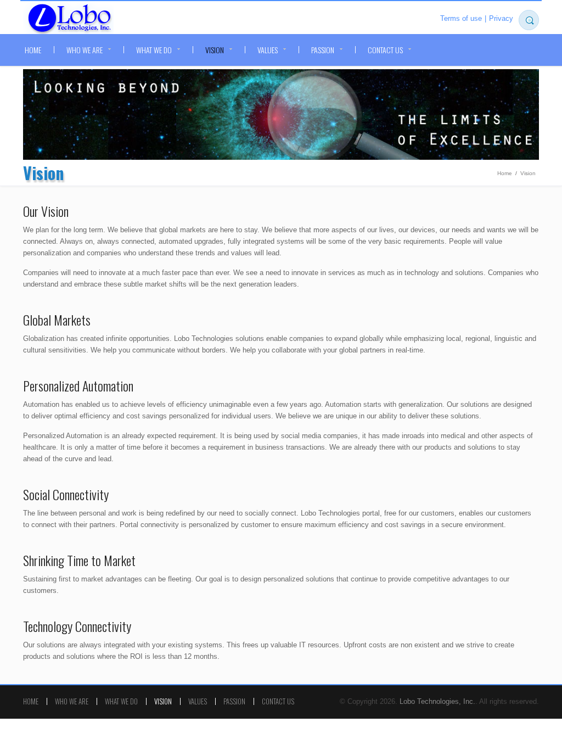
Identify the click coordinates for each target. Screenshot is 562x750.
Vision (214, 49)
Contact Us (385, 49)
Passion (322, 49)
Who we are (84, 49)
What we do (154, 49)
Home (33, 49)
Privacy (501, 18)
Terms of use (461, 18)
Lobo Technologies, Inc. (68, 19)
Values (267, 49)
